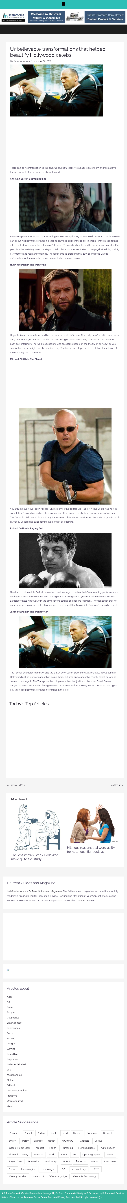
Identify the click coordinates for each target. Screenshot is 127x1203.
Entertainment (14, 1022)
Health (52, 1148)
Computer (92, 1133)
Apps (9, 996)
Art (8, 1002)
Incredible (12, 1054)
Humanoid (67, 1148)
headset (40, 1148)
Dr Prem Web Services (113, 1193)
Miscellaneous (14, 1075)
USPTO (95, 1169)
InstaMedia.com (15, 891)
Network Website (20, 1193)
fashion (51, 1141)
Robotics (81, 1161)
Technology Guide (16, 1090)
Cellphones (13, 1017)
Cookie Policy (47, 1197)
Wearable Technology (84, 1176)
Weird (10, 1106)
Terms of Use (16, 1197)
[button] (63, 5)
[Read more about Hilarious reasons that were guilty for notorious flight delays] (93, 823)
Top (62, 1169)
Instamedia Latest (16, 1064)
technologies (28, 1169)
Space (12, 1169)
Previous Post (16, 785)
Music (52, 1154)
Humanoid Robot (86, 1148)
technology (47, 1169)
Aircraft (28, 1133)
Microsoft (39, 1154)
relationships (51, 1161)
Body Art (11, 1012)
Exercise (38, 1141)
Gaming (11, 1048)
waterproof (38, 1176)
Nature (10, 1080)
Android (42, 1133)
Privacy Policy (65, 1197)
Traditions (12, 1095)
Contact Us (83, 900)
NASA (64, 1154)
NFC (74, 1154)
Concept (107, 1133)
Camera (77, 1133)
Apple (54, 1133)
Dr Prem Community (66, 1193)
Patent (110, 1154)
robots (94, 1161)
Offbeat (11, 1085)
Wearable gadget (58, 1176)
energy (25, 1141)
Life (9, 1069)
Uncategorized (15, 1101)
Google (98, 1141)
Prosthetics (33, 1161)
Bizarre (10, 1007)
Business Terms (32, 1197)
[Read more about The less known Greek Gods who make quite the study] (37, 827)
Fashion (11, 1038)
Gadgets (11, 1043)
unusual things (79, 1169)
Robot (66, 1161)
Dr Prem (7, 1193)
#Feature (14, 1133)
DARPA (12, 1141)
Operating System (92, 1154)
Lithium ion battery (18, 1154)
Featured (67, 1140)
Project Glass (15, 1161)
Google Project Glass (19, 1148)
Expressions (13, 1028)
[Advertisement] (65, 142)
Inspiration (12, 1059)
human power (108, 1148)
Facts (10, 1033)
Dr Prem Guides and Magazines (45, 891)
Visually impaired (18, 1176)
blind (65, 1133)
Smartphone (109, 1161)
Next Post (116, 785)
